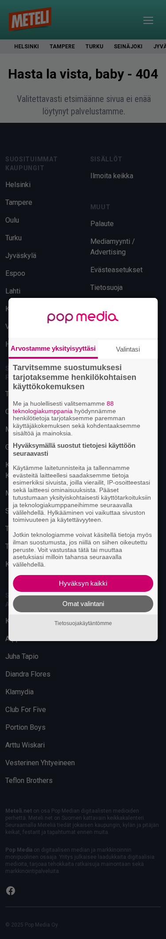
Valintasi (128, 349)
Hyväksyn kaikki (83, 583)
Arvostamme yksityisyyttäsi (53, 348)
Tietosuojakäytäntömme (83, 623)
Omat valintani (83, 603)
